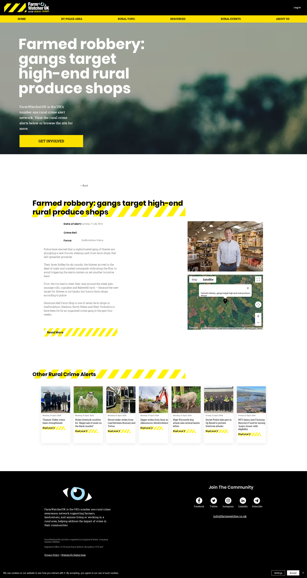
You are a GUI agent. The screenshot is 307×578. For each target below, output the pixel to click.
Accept (293, 572)
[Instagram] (228, 500)
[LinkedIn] (243, 500)
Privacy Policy (51, 555)
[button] (71, 18)
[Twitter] (214, 500)
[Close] (303, 572)
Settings (278, 572)
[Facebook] (199, 500)
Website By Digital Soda (73, 555)
